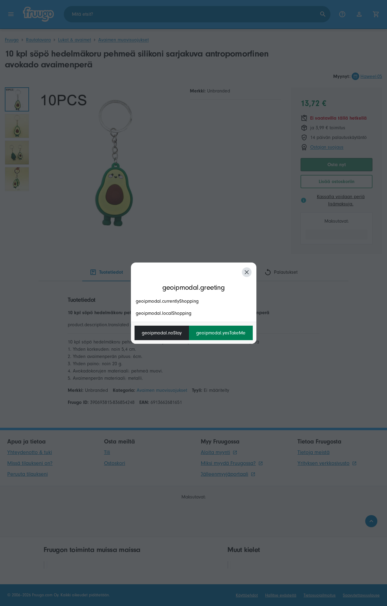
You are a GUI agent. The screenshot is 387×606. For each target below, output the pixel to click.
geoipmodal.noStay (162, 333)
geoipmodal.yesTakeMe (221, 333)
